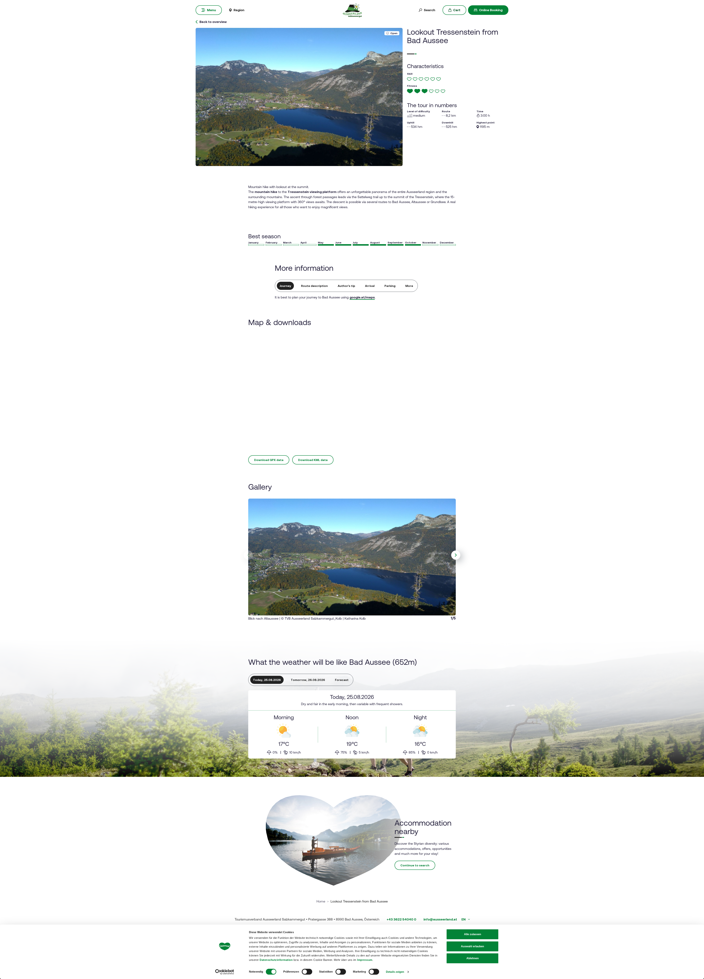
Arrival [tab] (370, 285)
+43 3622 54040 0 (401, 919)
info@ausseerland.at (440, 919)
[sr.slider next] (455, 555)
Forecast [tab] (342, 679)
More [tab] (409, 285)
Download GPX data (268, 460)
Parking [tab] (389, 285)
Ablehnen (472, 958)
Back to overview (213, 21)
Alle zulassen (472, 934)
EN (463, 919)
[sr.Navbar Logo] (352, 10)
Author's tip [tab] (346, 285)
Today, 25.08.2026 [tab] (267, 679)
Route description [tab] (314, 285)
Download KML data (313, 460)
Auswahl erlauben (472, 946)
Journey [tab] (285, 285)
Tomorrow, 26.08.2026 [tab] (308, 679)
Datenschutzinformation (276, 959)
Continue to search (414, 865)
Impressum (364, 959)
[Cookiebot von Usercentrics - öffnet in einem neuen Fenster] (225, 972)
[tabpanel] (352, 724)
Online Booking (491, 10)
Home (320, 901)
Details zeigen (395, 971)
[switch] (307, 972)
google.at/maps (362, 297)
